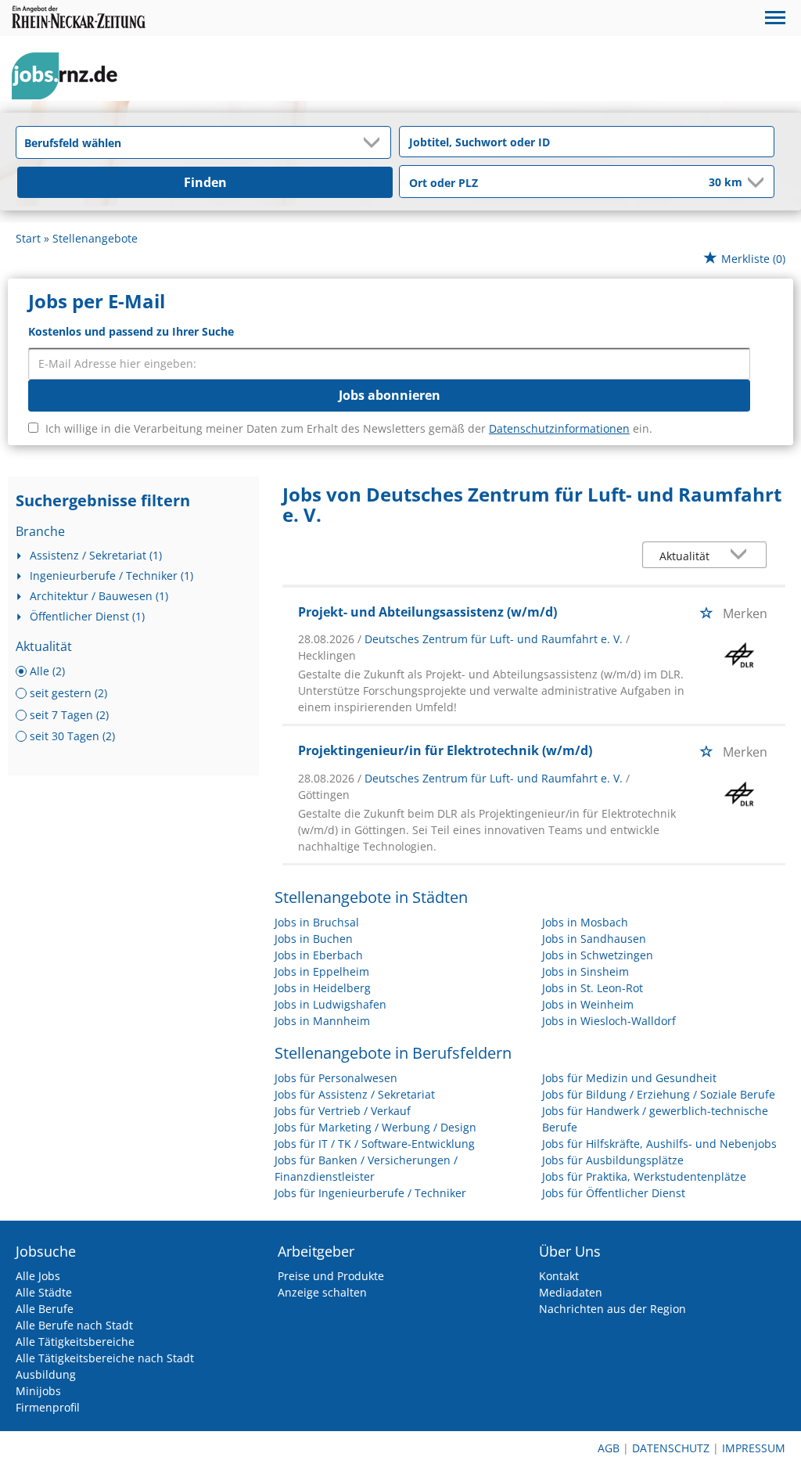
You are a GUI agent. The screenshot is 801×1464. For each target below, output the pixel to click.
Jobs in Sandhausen (594, 938)
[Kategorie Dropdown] (374, 142)
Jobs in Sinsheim (585, 971)
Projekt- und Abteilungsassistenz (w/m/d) (427, 611)
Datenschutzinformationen (559, 428)
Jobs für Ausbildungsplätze (613, 1160)
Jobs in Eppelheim (322, 971)
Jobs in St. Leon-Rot (592, 987)
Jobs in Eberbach (319, 955)
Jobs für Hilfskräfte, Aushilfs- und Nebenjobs (659, 1143)
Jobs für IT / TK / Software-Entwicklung (375, 1143)
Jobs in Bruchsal (317, 922)
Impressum (753, 1448)
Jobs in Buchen (314, 938)
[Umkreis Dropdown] (754, 182)
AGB (609, 1448)
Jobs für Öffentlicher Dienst (613, 1192)
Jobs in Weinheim (588, 1004)
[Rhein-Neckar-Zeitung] (70, 76)
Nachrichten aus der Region (612, 1308)
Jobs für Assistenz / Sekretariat (355, 1094)
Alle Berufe (45, 1308)
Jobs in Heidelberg (323, 987)
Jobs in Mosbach (585, 922)
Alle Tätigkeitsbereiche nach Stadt (105, 1358)
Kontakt (559, 1275)
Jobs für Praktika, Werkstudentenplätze (644, 1176)
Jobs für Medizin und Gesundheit (629, 1077)
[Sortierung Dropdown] (742, 556)
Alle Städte (44, 1292)
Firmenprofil (48, 1407)
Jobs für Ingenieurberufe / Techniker (370, 1192)
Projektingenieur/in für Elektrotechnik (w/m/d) (445, 750)
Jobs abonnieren (389, 395)
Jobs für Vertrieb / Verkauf (343, 1110)
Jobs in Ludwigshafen (330, 1004)
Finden (205, 182)
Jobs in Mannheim (322, 1020)
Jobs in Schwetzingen (597, 955)
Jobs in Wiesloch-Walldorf (609, 1020)
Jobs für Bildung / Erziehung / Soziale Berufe (658, 1094)
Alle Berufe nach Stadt (74, 1325)
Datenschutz (670, 1448)
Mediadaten (570, 1292)
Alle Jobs (38, 1275)
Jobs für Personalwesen (336, 1077)
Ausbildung (46, 1374)
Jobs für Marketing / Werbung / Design (375, 1127)
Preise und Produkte (331, 1275)
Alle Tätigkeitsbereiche (75, 1341)
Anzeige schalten (322, 1292)
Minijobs (38, 1390)
